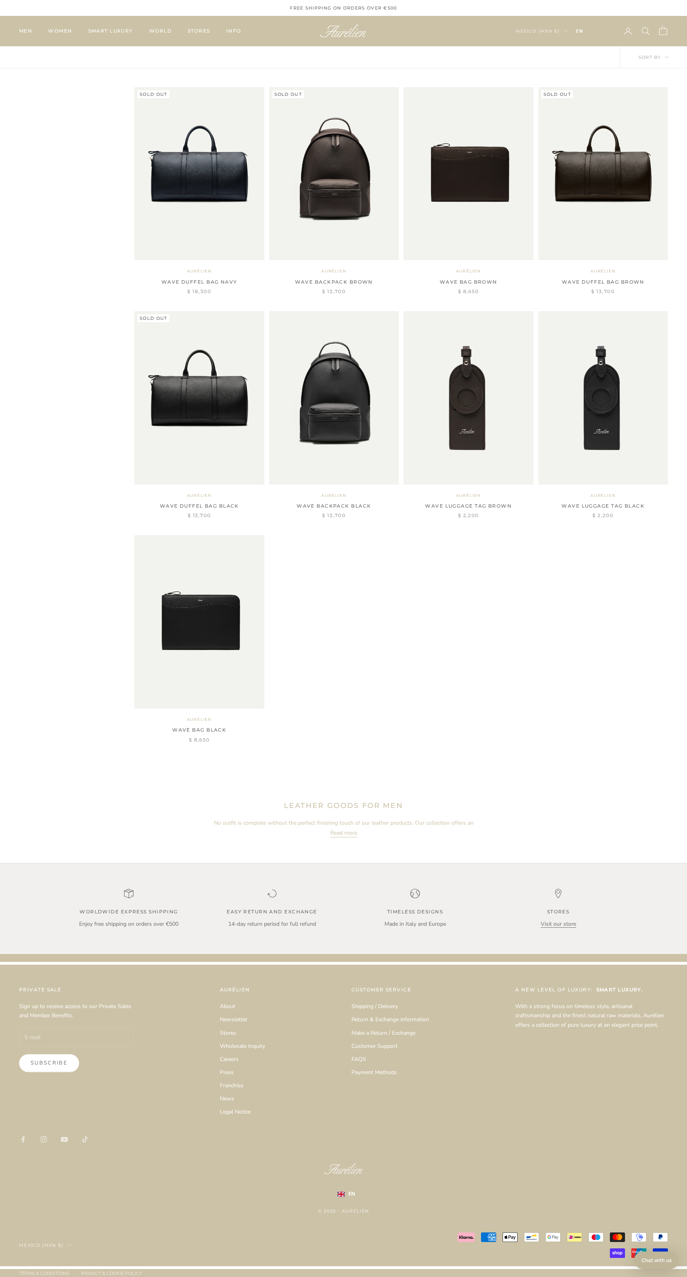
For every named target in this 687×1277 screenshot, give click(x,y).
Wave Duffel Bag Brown (603, 282)
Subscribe (49, 1063)
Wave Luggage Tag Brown (468, 506)
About (227, 1006)
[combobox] (591, 31)
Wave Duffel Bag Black (199, 506)
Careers (229, 1059)
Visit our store (558, 924)
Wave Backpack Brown (334, 282)
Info (233, 31)
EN (579, 31)
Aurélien (199, 271)
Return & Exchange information (390, 1019)
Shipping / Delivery (374, 1006)
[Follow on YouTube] (64, 1139)
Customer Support (374, 1046)
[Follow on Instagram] (44, 1139)
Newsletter (233, 1019)
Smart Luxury (110, 31)
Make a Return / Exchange (383, 1033)
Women (60, 31)
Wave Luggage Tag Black (602, 506)
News (227, 1098)
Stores (199, 31)
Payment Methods (374, 1072)
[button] (656, 1260)
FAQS (358, 1059)
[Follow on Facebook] (23, 1139)
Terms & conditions (44, 1273)
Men (25, 31)
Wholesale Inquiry (242, 1046)
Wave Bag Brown (468, 282)
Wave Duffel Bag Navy (199, 282)
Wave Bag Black (199, 730)
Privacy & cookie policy (111, 1273)
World (160, 31)
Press (227, 1072)
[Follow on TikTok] (85, 1139)
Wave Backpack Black (334, 506)
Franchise (231, 1085)
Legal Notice (235, 1111)
